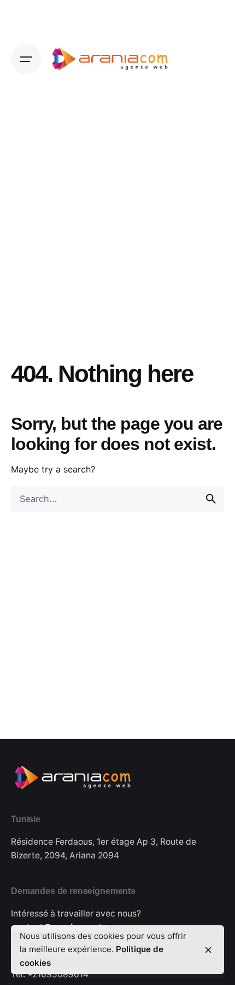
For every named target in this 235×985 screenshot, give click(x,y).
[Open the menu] (26, 59)
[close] (208, 950)
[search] (211, 499)
